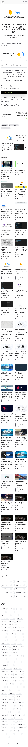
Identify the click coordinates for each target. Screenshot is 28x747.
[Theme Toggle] (23, 2)
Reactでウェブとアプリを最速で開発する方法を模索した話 (7, 563)
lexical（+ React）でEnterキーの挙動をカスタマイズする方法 (6, 191)
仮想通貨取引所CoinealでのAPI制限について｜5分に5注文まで (20, 373)
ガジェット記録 (6, 178)
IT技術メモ (14, 38)
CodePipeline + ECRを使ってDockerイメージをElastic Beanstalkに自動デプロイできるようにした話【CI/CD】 (7, 440)
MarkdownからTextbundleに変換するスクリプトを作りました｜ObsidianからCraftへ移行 (7, 333)
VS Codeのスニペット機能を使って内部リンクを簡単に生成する (7, 291)
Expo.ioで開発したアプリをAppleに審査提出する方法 (7, 524)
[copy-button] (25, 92)
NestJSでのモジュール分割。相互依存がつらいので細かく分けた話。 (21, 394)
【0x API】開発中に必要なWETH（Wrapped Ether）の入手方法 (20, 353)
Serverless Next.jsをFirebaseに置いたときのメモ (20, 503)
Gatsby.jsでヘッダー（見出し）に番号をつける (21, 291)
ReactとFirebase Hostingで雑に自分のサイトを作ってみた (7, 543)
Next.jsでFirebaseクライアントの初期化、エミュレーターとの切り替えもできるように (7, 147)
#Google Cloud (6, 128)
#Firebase (4, 125)
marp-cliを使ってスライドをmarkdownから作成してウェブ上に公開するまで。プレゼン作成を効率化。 (7, 463)
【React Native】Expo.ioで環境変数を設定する (20, 524)
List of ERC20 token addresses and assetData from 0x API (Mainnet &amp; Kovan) (21, 333)
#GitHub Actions (13, 125)
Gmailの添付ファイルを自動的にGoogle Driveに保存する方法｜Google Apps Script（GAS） (7, 251)
